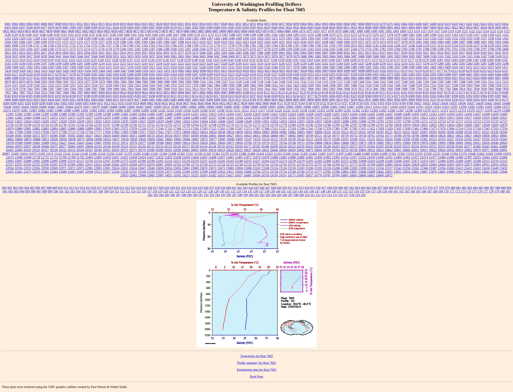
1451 (253, 38)
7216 (22, 85)
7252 (80, 85)
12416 (230, 114)
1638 (325, 42)
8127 (296, 92)
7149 (282, 81)
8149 (375, 92)
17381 (336, 128)
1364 (188, 38)
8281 (325, 96)
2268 (195, 49)
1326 (22, 38)
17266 (230, 128)
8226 (238, 96)
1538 (491, 38)
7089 (167, 81)
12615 (450, 117)
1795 (339, 45)
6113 (397, 71)
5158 (274, 60)
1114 (417, 31)
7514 (361, 85)
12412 (204, 114)
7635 (253, 89)
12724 (486, 121)
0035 (209, 24)
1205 (296, 34)
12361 (347, 110)
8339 (361, 96)
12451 (424, 114)
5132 (137, 60)
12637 (142, 121)
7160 (361, 81)
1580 (123, 42)
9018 (354, 99)
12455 (459, 114)
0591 (224, 27)
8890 (289, 99)
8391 (462, 96)
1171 (204, 34)
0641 (282, 27)
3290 (274, 52)
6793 (274, 78)
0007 (51, 24)
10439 (480, 103)
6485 (505, 74)
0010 (65, 24)
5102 (448, 56)
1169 (190, 34)
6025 (282, 71)
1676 (390, 42)
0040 (224, 24)
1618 (217, 42)
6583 (44, 78)
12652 (274, 121)
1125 (493, 31)
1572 (65, 42)
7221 (43, 85)
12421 (274, 114)
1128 (7, 34)
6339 (289, 74)
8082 (210, 92)
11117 (261, 110)
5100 (433, 56)
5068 (224, 56)
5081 (311, 56)
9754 (330, 103)
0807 (426, 27)
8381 (419, 96)
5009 (339, 52)
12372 (444, 110)
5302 (29, 67)
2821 (73, 52)
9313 (114, 103)
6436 (484, 74)
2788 (426, 49)
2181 (130, 49)
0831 (505, 27)
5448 (131, 71)
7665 (332, 89)
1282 (419, 34)
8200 (101, 96)
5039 (44, 56)
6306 (188, 74)
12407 (160, 114)
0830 (498, 27)
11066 (497, 107)
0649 (332, 27)
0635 (267, 27)
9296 (42, 103)
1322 (505, 34)
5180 (432, 60)
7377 (188, 85)
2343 (318, 49)
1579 (116, 42)
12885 (63, 128)
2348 (354, 49)
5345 (267, 67)
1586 (166, 42)
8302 (346, 96)
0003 (22, 24)
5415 (491, 67)
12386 (54, 114)
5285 (476, 63)
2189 (166, 49)
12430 (327, 114)
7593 (65, 89)
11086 (59, 110)
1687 (462, 42)
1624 (253, 42)
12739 (63, 125)
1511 (339, 38)
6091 (311, 71)
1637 (318, 42)
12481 (124, 117)
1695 (7, 45)
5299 (8, 67)
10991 (272, 107)
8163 (411, 92)
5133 (144, 60)
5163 (310, 60)
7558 (455, 85)
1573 (72, 42)
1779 (238, 45)
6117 (411, 71)
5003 (296, 52)
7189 (469, 81)
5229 (231, 63)
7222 (51, 85)
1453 (267, 38)
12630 (80, 121)
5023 (433, 52)
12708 (407, 121)
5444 (102, 71)
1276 (375, 34)
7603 (130, 89)
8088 (231, 92)
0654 (361, 27)
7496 (354, 85)
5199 (58, 63)
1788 (303, 45)
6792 (267, 78)
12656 (310, 121)
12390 (72, 114)
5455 (174, 71)
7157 (339, 81)
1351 (166, 38)
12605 (362, 117)
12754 (160, 125)
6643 (152, 78)
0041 (231, 24)
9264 (476, 99)
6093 (325, 71)
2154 (455, 45)
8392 (469, 96)
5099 (426, 56)
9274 (498, 99)
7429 (310, 85)
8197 (80, 96)
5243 (332, 63)
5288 (491, 63)
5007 (325, 52)
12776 (265, 125)
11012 (368, 107)
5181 (440, 60)
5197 (44, 63)
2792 (455, 49)
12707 (398, 121)
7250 (65, 85)
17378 (327, 128)
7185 (440, 81)
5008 (332, 52)
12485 (160, 117)
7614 (202, 89)
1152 (71, 34)
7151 (296, 81)
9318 (128, 103)
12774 (248, 125)
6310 (217, 74)
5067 (217, 56)
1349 (152, 38)
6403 (476, 74)
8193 (58, 96)
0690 (383, 27)
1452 (260, 38)
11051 (420, 107)
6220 (476, 71)
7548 (411, 85)
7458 (332, 85)
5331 (224, 67)
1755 (94, 45)
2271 (217, 49)
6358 (354, 74)
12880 (18, 128)
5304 (44, 67)
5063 (188, 56)
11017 (385, 107)
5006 (318, 52)
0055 (267, 24)
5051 (116, 56)
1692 (491, 42)
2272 (224, 49)
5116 (36, 60)
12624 (27, 121)
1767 (181, 45)
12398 (107, 114)
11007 (351, 107)
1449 (238, 38)
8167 (440, 92)
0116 (375, 24)
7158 (346, 81)
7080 (109, 81)
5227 (217, 63)
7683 (383, 89)
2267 (188, 49)
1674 (383, 42)
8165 (426, 92)
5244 (339, 63)
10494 (131, 107)
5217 (152, 63)
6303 (166, 74)
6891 (397, 78)
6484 (498, 74)
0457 (22, 27)
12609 (398, 117)
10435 (453, 103)
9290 (13, 103)
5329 (209, 67)
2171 (65, 49)
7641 (260, 89)
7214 (7, 85)
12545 (257, 117)
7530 (375, 85)
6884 (361, 78)
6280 (87, 74)
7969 (66, 92)
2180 (123, 49)
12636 (133, 121)
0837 (42, 31)
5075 (267, 56)
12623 (19, 121)
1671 (361, 42)
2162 (505, 45)
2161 (498, 45)
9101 (426, 99)
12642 (186, 121)
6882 (346, 78)
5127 (108, 60)
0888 (222, 31)
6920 (447, 78)
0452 (491, 24)
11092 (93, 110)
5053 (130, 56)
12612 (424, 117)
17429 (389, 128)
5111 (505, 56)
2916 (137, 52)
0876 (165, 31)
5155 (252, 60)
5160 (288, 60)
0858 (129, 31)
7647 (274, 89)
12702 (389, 121)
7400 (245, 85)
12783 (318, 125)
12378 (488, 110)
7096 (195, 81)
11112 (245, 110)
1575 (87, 42)
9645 (201, 103)
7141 (274, 81)
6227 (15, 74)
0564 (130, 27)
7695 (390, 89)
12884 (54, 128)
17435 (398, 128)
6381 (397, 74)
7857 (8, 92)
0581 (188, 27)
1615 (195, 42)
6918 (433, 78)
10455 (16, 107)
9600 (143, 103)
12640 (169, 121)
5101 (440, 56)
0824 (469, 27)
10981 (184, 107)
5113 (15, 60)
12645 (213, 121)
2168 (43, 49)
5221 (173, 63)
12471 (45, 117)
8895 (296, 99)
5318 (130, 67)
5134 (151, 60)
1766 (173, 45)
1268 (325, 34)
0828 (484, 27)
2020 (368, 45)
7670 (354, 89)
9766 (402, 103)
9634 (179, 103)
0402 (397, 24)
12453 (442, 114)
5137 (173, 60)
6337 (274, 74)
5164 (317, 60)
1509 (325, 38)
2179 (116, 49)
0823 (462, 27)
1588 (181, 42)
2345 (332, 49)
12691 (354, 121)
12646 (221, 121)
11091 (84, 110)
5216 (144, 63)
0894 (244, 31)
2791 (447, 49)
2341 (303, 49)
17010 (107, 128)
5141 (202, 60)
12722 (468, 121)
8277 (310, 96)
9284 (6, 103)
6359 (361, 74)
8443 (44, 99)
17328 (292, 128)
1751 (65, 45)
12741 (71, 125)
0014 (94, 24)
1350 (159, 38)
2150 (426, 45)
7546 (397, 85)
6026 (289, 71)
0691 (390, 27)
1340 (94, 38)
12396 (98, 114)
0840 (57, 31)
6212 (454, 71)
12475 (72, 117)
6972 (15, 81)
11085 (50, 110)
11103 (178, 110)
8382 (426, 96)
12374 (462, 110)
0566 (144, 27)
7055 (44, 81)
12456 (468, 114)
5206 (73, 63)
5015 (382, 52)
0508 (87, 27)
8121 (267, 92)
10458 (34, 107)
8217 (217, 96)
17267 (239, 128)
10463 (60, 107)
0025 (144, 24)
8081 (203, 92)
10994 (290, 107)
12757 (177, 125)
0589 (217, 27)
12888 (80, 128)
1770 (202, 45)
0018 (116, 24)
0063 (325, 24)
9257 (462, 99)
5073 (253, 56)
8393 (476, 96)
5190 (497, 60)
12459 (495, 114)
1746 (29, 45)
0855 (107, 31)
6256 (44, 74)
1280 (404, 34)
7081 (116, 81)
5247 (361, 63)
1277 (383, 34)
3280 (202, 52)
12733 (36, 125)
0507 (80, 27)
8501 (224, 99)
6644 (159, 78)
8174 (469, 92)
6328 (238, 74)
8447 (58, 99)
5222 (181, 63)
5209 (94, 63)
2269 (202, 49)
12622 (10, 121)
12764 (195, 125)
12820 (415, 125)
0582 (195, 27)
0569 (166, 27)
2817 (44, 52)
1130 (21, 34)
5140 (194, 60)
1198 (246, 34)
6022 (260, 71)
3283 (224, 52)
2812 (8, 52)
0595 (253, 27)
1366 (202, 38)
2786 (411, 49)
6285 (123, 74)
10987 (237, 107)
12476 (80, 117)
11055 (445, 107)
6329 (245, 74)
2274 (238, 49)
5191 (505, 60)
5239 (303, 63)
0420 (454, 24)
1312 (440, 34)
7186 (447, 81)
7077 (87, 81)
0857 (121, 31)
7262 (130, 85)
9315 (121, 103)
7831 (469, 89)
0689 (375, 27)
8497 (202, 99)
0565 (137, 27)
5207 (80, 63)
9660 (251, 103)
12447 (389, 114)
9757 (345, 103)
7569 (498, 85)
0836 (35, 31)
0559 (123, 27)
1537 (484, 38)
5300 (15, 67)
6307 (195, 74)
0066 (346, 24)
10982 (193, 107)
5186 (469, 60)
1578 (108, 42)
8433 (29, 99)
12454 (450, 114)
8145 (361, 92)
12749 (124, 125)
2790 (440, 49)
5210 (101, 63)
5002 (289, 52)
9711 (280, 103)
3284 (231, 52)
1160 (127, 34)
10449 (7, 107)
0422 (469, 24)
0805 (419, 27)
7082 (123, 81)
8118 (260, 92)
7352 (173, 85)
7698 (397, 89)
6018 (231, 71)
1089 (367, 31)
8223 (231, 96)
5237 (289, 63)
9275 (505, 99)
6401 (469, 74)
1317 (476, 34)
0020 (130, 24)
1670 (354, 42)
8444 (51, 99)
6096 (347, 71)
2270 (209, 49)
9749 (309, 103)
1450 (246, 38)
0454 (505, 24)
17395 (353, 128)
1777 (224, 45)
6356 (339, 74)
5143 (216, 60)
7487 (346, 85)
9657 (237, 103)
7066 (58, 81)
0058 (289, 24)
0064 (332, 24)
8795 (260, 99)
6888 (383, 78)
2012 (354, 45)
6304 (174, 74)
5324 (173, 67)
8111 (253, 92)
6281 (94, 74)
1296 (433, 34)
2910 (94, 52)
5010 (346, 52)
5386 (339, 67)
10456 (25, 107)
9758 (352, 103)
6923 (469, 78)
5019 (411, 52)
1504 (311, 38)
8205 (130, 96)
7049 (37, 81)
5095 (412, 56)
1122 (472, 31)
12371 (435, 110)
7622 (238, 89)
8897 (303, 99)
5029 (476, 52)
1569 (43, 42)
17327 (283, 128)
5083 (325, 56)
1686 (455, 42)
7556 (440, 85)
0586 (209, 27)
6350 (303, 74)
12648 (239, 121)
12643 (195, 121)
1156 (99, 34)
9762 (374, 103)
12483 (142, 117)
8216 (209, 96)
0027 (152, 24)
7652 (296, 89)
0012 (80, 24)
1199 (253, 34)
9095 (404, 99)
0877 (172, 31)
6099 (369, 71)
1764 (159, 45)
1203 (282, 34)
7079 (102, 81)
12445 (371, 114)
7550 (419, 85)
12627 (54, 121)
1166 (169, 34)
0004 (29, 24)
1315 (462, 34)
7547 (404, 85)
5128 (115, 60)
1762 (144, 45)
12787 (353, 125)
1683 (433, 42)
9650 (215, 103)
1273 (354, 34)
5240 (310, 63)
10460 (43, 107)
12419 (256, 114)
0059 (296, 24)
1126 (500, 31)
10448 (506, 103)
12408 (169, 114)
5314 (101, 67)
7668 (346, 89)
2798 (491, 49)
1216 (310, 34)
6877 (325, 78)
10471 (87, 107)
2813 (15, 52)
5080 (303, 56)
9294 (35, 103)
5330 (217, 67)
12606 (371, 117)
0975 (273, 31)
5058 (159, 56)
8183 (15, 96)
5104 (462, 56)
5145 (230, 60)
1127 (507, 31)
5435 (95, 71)
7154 (318, 81)
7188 (462, 81)
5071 (238, 56)
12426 (301, 114)
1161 (134, 34)
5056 (145, 56)
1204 (289, 34)
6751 (217, 78)
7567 (484, 85)
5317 (123, 67)
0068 (361, 24)
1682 (426, 42)
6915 (411, 78)
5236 (282, 63)
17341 (309, 128)
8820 (274, 99)
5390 (361, 67)
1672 (368, 42)
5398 (404, 67)
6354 (325, 74)
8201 (109, 96)
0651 (346, 27)
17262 (221, 128)
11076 (15, 110)
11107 (212, 110)
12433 (345, 114)
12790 (371, 125)
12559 (310, 117)
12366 (391, 110)
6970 (8, 81)
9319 (136, 103)
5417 (505, 67)
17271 (248, 128)
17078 (133, 128)
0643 (296, 27)
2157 (476, 45)
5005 (310, 52)
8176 (483, 92)
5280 (440, 63)
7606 (152, 89)
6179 (447, 71)
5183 (454, 60)
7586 (44, 89)
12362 (356, 110)
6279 (80, 74)
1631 (282, 42)
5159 (281, 60)
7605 (145, 89)
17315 (274, 128)
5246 (354, 63)
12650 (257, 121)
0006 (44, 24)
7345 (159, 85)
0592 (231, 27)
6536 (22, 78)
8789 (253, 99)
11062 (471, 107)
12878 (503, 125)
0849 (71, 31)
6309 (210, 74)
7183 (426, 81)
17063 (115, 128)
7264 (144, 85)
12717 (459, 121)
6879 (332, 78)
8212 (181, 96)
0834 (20, 31)
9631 (165, 103)
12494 (186, 117)
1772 (209, 45)
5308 (73, 67)
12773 (239, 125)
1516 (375, 38)
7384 (217, 85)
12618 (477, 117)
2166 (29, 49)
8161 (397, 92)
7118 (238, 81)
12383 (27, 114)
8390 (455, 96)
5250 (383, 63)
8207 (145, 96)
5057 (152, 56)
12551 (283, 117)
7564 (476, 85)
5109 (498, 56)
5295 (498, 63)
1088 (359, 31)
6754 (238, 78)
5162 (303, 60)
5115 (29, 60)
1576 (94, 42)
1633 (296, 42)
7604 (137, 89)
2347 (346, 49)
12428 (309, 114)
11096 (119, 110)
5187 (476, 60)
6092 (318, 71)
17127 (151, 128)
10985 (219, 107)
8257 (303, 96)
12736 (54, 125)
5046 (80, 56)
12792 (389, 125)
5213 (123, 63)
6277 (65, 74)
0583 (202, 27)
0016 (108, 24)
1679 (411, 42)
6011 (217, 71)
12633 (107, 121)
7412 (274, 85)
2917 (144, 52)
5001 (282, 52)
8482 (159, 99)
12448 (398, 114)
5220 (166, 63)
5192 (8, 63)
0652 (354, 27)
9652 (222, 103)
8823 (282, 99)
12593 (345, 117)
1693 (498, 42)
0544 (116, 27)
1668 (339, 42)
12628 (63, 121)
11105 (195, 110)
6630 (65, 78)
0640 (274, 27)
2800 (505, 49)
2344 (325, 49)
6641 (137, 78)
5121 (65, 60)
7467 (339, 85)
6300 (145, 74)
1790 (318, 45)
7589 (58, 89)
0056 (274, 24)
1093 (396, 31)
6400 (462, 74)
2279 (274, 49)
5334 (245, 67)
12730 (27, 125)
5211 (109, 63)
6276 (58, 74)
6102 (383, 71)
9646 (208, 103)
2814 (22, 52)
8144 (353, 92)
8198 (87, 96)
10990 (263, 107)
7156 (332, 81)
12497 (204, 117)
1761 (137, 45)
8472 (116, 99)
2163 (7, 49)
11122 (286, 110)
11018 (394, 107)
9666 (266, 103)
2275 (245, 49)
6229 (29, 74)
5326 (188, 67)
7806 (455, 89)
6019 (239, 71)
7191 (484, 81)
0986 (287, 31)
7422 (289, 85)
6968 (505, 78)
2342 (310, 49)
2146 (397, 45)
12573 (318, 117)
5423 (44, 71)
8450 (65, 99)
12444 (362, 114)
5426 (66, 71)
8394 (484, 96)
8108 (246, 92)
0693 (404, 27)
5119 (50, 60)
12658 (327, 121)
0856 (114, 31)
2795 (469, 49)
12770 (230, 125)
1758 (116, 45)
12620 (495, 117)
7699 (404, 89)
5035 (15, 56)
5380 (303, 67)
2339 (289, 49)
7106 (217, 81)
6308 (202, 74)
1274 (361, 34)
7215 (15, 85)
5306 (58, 67)
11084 (41, 110)
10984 (210, 107)
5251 (390, 63)
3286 (245, 52)
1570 (51, 42)
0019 (123, 24)
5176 (404, 60)
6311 (224, 74)
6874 (318, 78)
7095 (188, 81)
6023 (268, 71)
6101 (376, 71)
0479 (58, 27)
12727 (503, 121)
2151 (433, 45)
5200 (65, 63)
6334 (253, 74)
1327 (29, 38)
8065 (174, 92)
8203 (116, 96)
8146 (368, 92)
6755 (245, 78)
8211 (174, 96)
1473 (282, 38)
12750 (133, 125)
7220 (36, 85)
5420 (22, 71)
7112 (231, 81)
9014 (339, 99)
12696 (362, 121)
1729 (22, 45)
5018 (404, 52)
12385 (45, 114)
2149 (419, 45)
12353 (321, 110)
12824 (450, 125)
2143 (375, 45)
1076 (316, 31)
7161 (368, 81)
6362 (383, 74)
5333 (238, 67)
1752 (72, 45)
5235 (274, 63)
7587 (51, 89)
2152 (440, 45)
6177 (440, 71)
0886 (208, 31)
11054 (437, 107)
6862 (296, 78)
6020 (246, 71)
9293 (28, 103)
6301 (152, 74)
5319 (137, 67)
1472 (275, 38)
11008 (359, 107)
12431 (336, 114)
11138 (303, 110)
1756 (101, 45)
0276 (390, 24)
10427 (418, 103)
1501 (289, 38)
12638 (151, 121)
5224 (195, 63)
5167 (339, 60)
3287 (253, 52)
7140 (267, 81)
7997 (80, 92)
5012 (361, 52)
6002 (188, 71)
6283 (109, 74)
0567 (152, 27)
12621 (503, 117)
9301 (57, 103)
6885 (368, 78)
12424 (292, 114)
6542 (36, 78)
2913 (116, 52)
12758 (186, 125)
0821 (447, 27)
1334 (51, 38)
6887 (375, 78)
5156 (259, 60)
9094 (397, 99)
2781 (375, 49)
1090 (374, 31)
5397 (397, 67)
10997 (316, 107)
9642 (193, 103)
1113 (410, 31)
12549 (266, 117)
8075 (195, 92)
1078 (331, 31)
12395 (89, 114)
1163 (148, 34)
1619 (224, 42)
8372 (383, 96)
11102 (170, 110)
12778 (274, 125)
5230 (238, 63)
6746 (181, 78)
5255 (411, 63)
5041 (58, 56)
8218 (224, 96)
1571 (58, 42)
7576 (15, 89)
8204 (123, 96)
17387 (345, 128)
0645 (310, 27)
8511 (238, 99)
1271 (339, 34)
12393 (80, 114)
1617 (209, 42)
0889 (230, 31)
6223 (490, 71)
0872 (136, 31)
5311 (94, 67)
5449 (138, 71)
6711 (166, 78)
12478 (98, 117)
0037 (217, 24)
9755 (337, 103)
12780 (292, 125)
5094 (404, 56)
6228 (22, 74)
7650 (289, 89)
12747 (107, 125)
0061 (310, 24)
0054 (260, 24)
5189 (490, 60)
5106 (477, 56)
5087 (354, 56)
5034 (8, 56)
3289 (267, 52)
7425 (296, 85)
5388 (346, 67)
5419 (15, 71)
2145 (390, 45)
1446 (224, 38)
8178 (491, 92)
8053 (167, 92)
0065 (339, 24)
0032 (188, 24)
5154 (245, 60)
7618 (217, 89)
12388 (63, 114)
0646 (318, 27)
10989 (254, 107)
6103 (390, 71)
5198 (51, 63)
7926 (37, 92)
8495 (195, 99)
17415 (362, 128)
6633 (87, 78)
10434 (444, 103)
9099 (419, 99)
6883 (354, 78)
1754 (87, 45)
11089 (67, 110)
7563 (469, 85)
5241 (318, 63)
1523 (426, 38)
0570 (173, 27)
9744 (301, 103)
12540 (221, 117)
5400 (419, 67)
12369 (418, 110)
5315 (108, 67)
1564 (7, 42)
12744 (89, 125)
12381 (10, 114)
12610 (407, 117)
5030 (483, 52)
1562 (498, 38)
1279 (397, 34)
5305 (51, 67)
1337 (73, 38)
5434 (87, 71)
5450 (145, 71)
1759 (123, 45)
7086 (152, 81)
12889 (89, 128)
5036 (22, 56)
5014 (375, 52)
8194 (65, 96)
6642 (145, 78)
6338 (282, 74)
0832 (6, 31)
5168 (346, 60)
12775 (256, 125)
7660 (310, 89)
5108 (491, 56)
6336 (267, 74)
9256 (455, 99)
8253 (289, 96)
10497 (148, 107)
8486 (181, 99)
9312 (107, 103)
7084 (138, 81)
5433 (80, 71)
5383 (318, 67)
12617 (468, 117)
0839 (49, 31)
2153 (447, 45)
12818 (398, 125)
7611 (181, 89)
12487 (169, 117)
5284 (469, 63)
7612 (188, 89)
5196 (36, 63)
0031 (181, 24)
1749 (51, 45)
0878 (179, 31)
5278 (426, 63)
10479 (96, 107)
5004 (303, 52)
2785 (404, 49)
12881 (27, 128)
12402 (133, 114)
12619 (486, 117)
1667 (332, 42)
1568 (36, 42)
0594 (245, 27)
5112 (8, 60)
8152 (390, 92)
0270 (382, 24)
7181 (411, 81)
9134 (440, 99)
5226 (209, 63)
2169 (51, 49)
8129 (303, 92)
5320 (144, 67)
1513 (354, 38)
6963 (491, 78)
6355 (332, 74)
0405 (411, 24)
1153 (78, 34)
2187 (152, 49)
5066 (210, 56)
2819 (58, 52)
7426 (303, 85)
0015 (101, 24)
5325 (181, 67)
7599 (109, 89)
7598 (101, 89)
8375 (397, 96)
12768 (212, 125)
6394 (440, 74)
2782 (383, 49)
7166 (390, 81)
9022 (361, 99)
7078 (94, 81)
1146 (28, 34)
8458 (80, 99)
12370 (427, 110)
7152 (303, 81)
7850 (505, 89)
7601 (123, 89)
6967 (498, 78)
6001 (181, 71)
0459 (36, 27)
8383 (433, 96)
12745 (98, 125)
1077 (323, 31)
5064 (195, 56)
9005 (332, 99)
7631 (245, 89)
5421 (30, 71)
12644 (204, 121)
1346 (130, 38)
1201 (267, 34)
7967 (58, 92)
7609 (166, 89)
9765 (395, 103)
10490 (122, 107)
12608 (389, 117)
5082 (318, 56)
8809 (267, 99)
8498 (210, 99)
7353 (181, 85)
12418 (248, 114)
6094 (332, 71)
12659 (336, 121)
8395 (491, 96)
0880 (186, 31)
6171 (433, 71)
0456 (15, 27)
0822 (455, 27)
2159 (491, 45)
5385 (332, 67)
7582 (29, 89)
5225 (202, 63)
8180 (505, 92)
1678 (404, 42)
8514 (245, 99)
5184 (461, 60)
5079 (296, 56)
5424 (51, 71)
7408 (267, 85)
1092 (388, 31)
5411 (462, 67)
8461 (87, 99)
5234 (267, 63)
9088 (375, 99)
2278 (267, 49)
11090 (76, 110)
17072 (124, 128)
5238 (296, 63)
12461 (10, 117)
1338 (80, 38)
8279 (318, 96)
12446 (380, 114)
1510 (332, 38)
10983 (201, 107)
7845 (491, 89)
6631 (73, 78)
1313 (447, 34)
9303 (71, 103)
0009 (58, 24)
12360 (338, 110)
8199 (94, 96)
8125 (281, 92)
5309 (80, 67)
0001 (8, 24)
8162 (404, 92)
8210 (166, 96)
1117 (437, 31)
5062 (181, 56)
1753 (80, 45)
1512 (346, 38)
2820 (65, 52)
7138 (253, 81)
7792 (447, 89)
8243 (260, 96)
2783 (390, 49)
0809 (433, 27)
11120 (278, 110)
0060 (303, 24)
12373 (453, 110)
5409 (447, 67)
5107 (484, 56)
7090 (174, 81)
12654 (292, 121)
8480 (145, 99)
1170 (197, 34)
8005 (87, 92)
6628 (51, 78)
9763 (381, 103)
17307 (256, 128)
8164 (418, 92)
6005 (196, 71)
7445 (318, 85)
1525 (440, 38)
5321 (152, 67)
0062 (318, 24)
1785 (282, 45)
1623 (245, 42)
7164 (375, 81)
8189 (44, 96)
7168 (404, 81)
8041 (145, 92)
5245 (346, 63)
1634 (303, 42)
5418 (8, 71)
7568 (491, 85)
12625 (36, 121)
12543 (248, 117)
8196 (73, 96)
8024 (123, 92)
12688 (345, 121)
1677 (397, 42)
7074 (80, 81)
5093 (397, 56)
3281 (209, 52)
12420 (265, 114)
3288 (260, 52)
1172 (211, 34)
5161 (295, 60)
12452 (433, 114)
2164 (15, 49)
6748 (195, 78)
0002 (15, 24)
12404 (142, 114)
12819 (406, 125)
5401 (426, 67)
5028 (469, 52)
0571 (181, 27)
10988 (245, 107)
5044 (65, 56)
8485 (174, 99)
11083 (33, 110)
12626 (45, 121)
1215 (303, 34)
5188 (483, 60)
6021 (253, 71)
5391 (368, 67)
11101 (162, 110)
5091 (383, 56)
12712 (433, 121)
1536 (476, 38)
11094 (110, 110)
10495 (140, 107)
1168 (183, 34)
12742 (80, 125)
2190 (173, 49)
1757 (108, 45)
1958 (346, 45)
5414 (483, 67)
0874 (150, 31)
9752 (323, 103)
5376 (282, 67)
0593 (238, 27)
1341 (101, 38)
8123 (274, 92)
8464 (94, 99)
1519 (397, 38)
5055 (137, 56)
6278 (73, 74)
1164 (155, 34)
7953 (44, 92)
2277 (260, 49)
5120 (57, 60)
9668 (273, 103)
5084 (332, 56)
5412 (469, 67)
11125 (295, 110)
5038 (36, 56)
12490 (177, 117)
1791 (325, 45)
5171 (368, 60)
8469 (109, 99)
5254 (404, 63)
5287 (484, 63)
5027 (462, 52)
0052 (245, 24)
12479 (107, 117)
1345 (123, 38)
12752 (151, 125)
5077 (282, 56)
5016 (390, 52)
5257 (419, 63)
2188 (159, 49)
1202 (274, 34)
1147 (35, 34)
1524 (433, 38)
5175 (396, 60)
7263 (137, 85)
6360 (368, 74)
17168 (177, 128)
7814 (462, 89)
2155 (462, 45)
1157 (106, 34)
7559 (462, 85)
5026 (454, 52)
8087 (224, 92)
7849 (498, 89)
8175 (476, 92)
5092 (390, 56)
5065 (202, 56)
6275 (51, 74)
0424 (483, 24)
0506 (73, 27)
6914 (404, 78)
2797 (484, 49)
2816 (36, 52)
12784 (327, 125)
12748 (115, 125)
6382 (404, 74)
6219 (469, 71)
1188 (232, 34)
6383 (411, 74)
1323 (8, 38)
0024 (137, 24)
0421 (462, 24)
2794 (462, 49)
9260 (469, 99)
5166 (331, 60)
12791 (380, 125)
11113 (253, 110)
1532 (455, 38)
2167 (36, 49)
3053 (152, 52)
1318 (484, 34)
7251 (72, 85)
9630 (157, 103)
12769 (221, 125)
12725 (495, 121)
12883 (45, 128)
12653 (283, 121)
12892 (98, 128)
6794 (282, 78)
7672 (361, 89)
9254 (447, 99)
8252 (282, 96)
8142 (339, 92)
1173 (218, 34)
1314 (455, 34)
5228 (224, 63)
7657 (303, 89)
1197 (239, 34)
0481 (65, 27)
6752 (224, 78)
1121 (465, 31)
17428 (380, 128)
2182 (137, 49)
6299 (137, 74)
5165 (324, 60)
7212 (498, 81)
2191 (181, 49)
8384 (440, 96)
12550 (274, 117)
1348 (145, 38)
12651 (266, 121)
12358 (330, 110)
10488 (113, 107)
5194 (22, 63)
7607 (159, 89)
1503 (303, 38)
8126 (289, 92)
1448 (231, 38)
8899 (318, 99)
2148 (411, 45)
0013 (87, 24)
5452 (160, 71)
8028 (130, 92)
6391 (419, 74)
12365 (383, 110)
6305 (181, 74)
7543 (390, 85)
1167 (176, 34)
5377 (289, 67)
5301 (22, 67)
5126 (101, 60)
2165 (22, 49)
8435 (36, 99)
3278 (188, 52)
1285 (426, 34)
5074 (260, 56)
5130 (122, 60)
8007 (94, 92)
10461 (51, 107)
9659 (244, 103)
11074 (7, 110)
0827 (476, 27)
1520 (404, 38)
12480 (116, 117)
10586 (175, 107)
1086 (345, 31)
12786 (345, 125)
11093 (102, 110)
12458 (486, 114)
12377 (480, 110)
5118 (43, 60)
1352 (174, 38)
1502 (296, 38)
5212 (116, 63)
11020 (411, 107)
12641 (177, 121)
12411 (195, 114)
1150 (57, 34)
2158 (484, 45)
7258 (108, 85)
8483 (166, 99)
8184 (22, 96)
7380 (202, 85)
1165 (162, 34)
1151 (64, 34)
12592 (336, 117)
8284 (332, 96)
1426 (217, 38)
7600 (116, 89)
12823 (442, 125)
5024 (440, 52)
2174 (87, 49)
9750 (316, 103)
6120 (425, 71)
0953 (258, 31)
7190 (476, 81)
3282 (217, 52)
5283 (462, 63)
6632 (80, 78)
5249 (375, 63)
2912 (108, 52)
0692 (397, 27)
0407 (426, 24)
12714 (442, 121)
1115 (424, 31)
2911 (101, 52)
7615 (209, 89)
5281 (447, 63)
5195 (29, 63)
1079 (338, 31)
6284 (116, 74)
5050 (109, 56)
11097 (127, 110)
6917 (426, 78)
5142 (209, 60)
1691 (484, 42)
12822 (433, 125)
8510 (231, 99)
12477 (89, 117)
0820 (440, 27)
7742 (426, 89)
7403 (253, 85)
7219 (29, 85)
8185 (29, 96)
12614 (442, 117)
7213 (505, 81)
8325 (354, 96)
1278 (390, 34)
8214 (195, 96)
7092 (181, 81)
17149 (160, 128)
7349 (166, 85)
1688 (469, 42)
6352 (310, 74)
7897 (22, 92)
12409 (177, 114)
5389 (354, 67)
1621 (231, 42)
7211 (491, 81)
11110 (229, 110)
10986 (228, 107)
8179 (498, 92)
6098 (361, 71)
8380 (411, 96)
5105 (469, 56)
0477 (44, 27)
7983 (73, 92)
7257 (101, 85)
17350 (318, 128)
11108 (220, 110)
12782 (309, 125)
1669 (346, 42)
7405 (260, 85)
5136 (166, 60)
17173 (186, 128)
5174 (389, 60)
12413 (212, 114)
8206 (137, 96)
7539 (383, 85)
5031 (491, 52)
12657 (318, 121)
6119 (418, 71)
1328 (36, 38)
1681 (419, 42)
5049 (101, 56)
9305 (85, 103)
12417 (239, 114)
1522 (419, 38)
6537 (29, 78)
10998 (325, 107)
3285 (238, 52)
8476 (130, 99)
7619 (224, 89)
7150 (289, 81)
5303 (36, 67)
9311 (100, 103)
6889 (390, 78)
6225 (505, 71)
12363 (365, 110)
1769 (195, 45)
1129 (14, 34)
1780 (245, 45)
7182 (419, 81)
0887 (215, 31)
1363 (181, 38)
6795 (289, 78)
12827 (477, 125)
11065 (489, 107)
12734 (45, 125)
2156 (469, 45)
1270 (332, 34)
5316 (116, 67)
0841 (64, 31)
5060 (166, 56)
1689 (476, 42)
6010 (210, 71)
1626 (267, 42)
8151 (382, 92)
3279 (195, 52)
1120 (458, 31)
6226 (8, 74)
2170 (58, 49)
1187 (225, 34)
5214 (130, 63)
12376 (471, 110)
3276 (173, 52)
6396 (447, 74)
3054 (159, 52)
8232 (245, 96)
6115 (404, 71)
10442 (488, 103)
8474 (123, 99)
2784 (397, 49)
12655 (301, 121)
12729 (18, 125)
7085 (145, 81)
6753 (231, 78)
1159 (120, 34)
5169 (353, 60)
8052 (159, 92)
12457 (477, 114)
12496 (195, 117)
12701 (380, 121)
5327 (195, 67)
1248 (318, 34)
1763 (152, 45)
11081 (24, 110)
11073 (506, 107)
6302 (159, 74)
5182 (447, 60)
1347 (137, 38)
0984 (280, 31)
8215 (202, 96)
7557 (447, 85)
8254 (296, 96)
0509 (94, 27)
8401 (505, 96)
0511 (109, 27)
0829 (491, 27)
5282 (455, 63)
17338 (301, 128)
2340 (296, 49)
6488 (15, 78)
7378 (195, 85)
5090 (376, 56)
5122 (72, 60)
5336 (253, 67)
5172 (375, 60)
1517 (383, 38)
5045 (73, 56)
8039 (138, 92)
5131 (129, 60)
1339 (87, 38)
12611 (415, 117)
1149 (49, 34)
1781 (253, 45)
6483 (491, 74)
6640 (130, 78)
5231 (245, 63)
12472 (54, 117)
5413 (476, 67)
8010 (109, 92)
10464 (69, 107)
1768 (188, 45)
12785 (336, 125)
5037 (29, 56)
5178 (418, 60)
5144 (223, 60)
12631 (89, 121)
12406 (151, 114)
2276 (253, 49)
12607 (380, 117)
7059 (51, 81)
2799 (498, 49)
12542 (239, 117)
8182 (8, 96)
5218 (159, 63)
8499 (217, 99)
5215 (137, 63)
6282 (101, 74)
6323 (231, 74)
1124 (486, 31)
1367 (210, 38)
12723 (477, 121)
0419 (447, 24)
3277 (181, 52)
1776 (217, 45)
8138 (325, 92)
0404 (404, 24)
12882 (36, 128)
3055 (166, 52)
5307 (65, 67)
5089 (368, 56)
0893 (237, 31)
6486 (8, 78)
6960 (484, 78)
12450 (415, 114)
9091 (383, 99)
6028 (304, 71)
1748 (43, 45)
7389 (224, 85)
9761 (366, 103)
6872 (303, 78)
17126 (142, 128)
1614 (188, 42)
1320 (491, 34)
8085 (217, 92)
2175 (94, 49)
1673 (375, 42)
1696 (15, 45)
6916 (419, 78)
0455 (8, 27)
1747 (36, 45)
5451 (152, 71)
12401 (124, 114)
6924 (476, 78)
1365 (195, 38)
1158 (113, 34)
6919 (440, 78)
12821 (424, 125)
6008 (203, 71)
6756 (253, 78)
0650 (339, 27)
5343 (260, 67)
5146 (238, 60)
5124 (86, 60)
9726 (287, 103)
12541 (230, 117)
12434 (353, 114)
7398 (238, 85)
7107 (224, 81)
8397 (498, 96)
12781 (301, 125)
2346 (339, 49)
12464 (27, 117)
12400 (116, 114)
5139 (187, 60)
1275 (368, 34)
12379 (497, 110)
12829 (495, 125)
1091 (381, 31)
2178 (108, 49)
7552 (426, 85)
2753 (361, 49)
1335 (58, 38)
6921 (455, 78)
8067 (188, 92)
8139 (332, 92)
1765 (166, 45)
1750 (58, 45)
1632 (289, 42)
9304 (78, 103)
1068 (295, 31)
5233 (260, 63)
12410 (186, 114)
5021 (426, 52)
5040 (51, 56)
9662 (258, 103)
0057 (282, 24)
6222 (483, 71)
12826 (468, 125)
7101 (203, 81)
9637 (186, 103)
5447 (123, 71)
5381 (310, 67)
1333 (44, 38)
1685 (447, 42)
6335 (260, 74)
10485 (104, 107)
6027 (296, 71)
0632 (260, 27)
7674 (368, 89)
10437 (471, 103)
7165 (383, 81)
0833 (13, 31)
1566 (22, 42)
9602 (150, 103)
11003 (342, 107)
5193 (15, 63)
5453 (167, 71)
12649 (248, 121)
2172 (72, 49)
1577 (101, 42)
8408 (15, 99)
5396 (390, 67)
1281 (411, 34)
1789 (310, 45)
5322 (159, 67)
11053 (428, 107)
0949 (251, 31)
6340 (296, 74)
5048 (94, 56)
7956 (51, 92)
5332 (231, 67)
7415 (282, 85)
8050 (152, 92)
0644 (303, 27)
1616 (202, 42)
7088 (159, 81)
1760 (130, 45)
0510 (101, 27)
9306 (93, 103)
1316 (469, 34)
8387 (447, 96)
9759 (359, 103)
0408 (433, 24)
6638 (116, 78)
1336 (65, 38)
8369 (375, 96)
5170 (360, 60)
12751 (142, 125)
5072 (246, 56)
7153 (310, 81)
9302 (64, 103)
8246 (267, 96)
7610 (174, 89)
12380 (506, 110)
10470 (78, 107)
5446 (116, 71)
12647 (230, 121)
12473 (63, 117)
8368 (368, 96)
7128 (245, 81)
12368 (409, 110)
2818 (51, 52)
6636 (101, 78)
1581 (130, 42)
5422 (37, 71)
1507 (318, 38)
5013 (368, 52)
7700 (411, 89)
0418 (440, 24)
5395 (383, 67)
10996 (307, 107)
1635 (310, 42)
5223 (188, 63)
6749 (202, 78)
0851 (78, 31)
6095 (340, 71)
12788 (362, 125)
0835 (28, 31)
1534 (462, 38)
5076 (275, 56)
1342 (109, 38)
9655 (229, 103)
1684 (440, 42)
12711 (424, 121)
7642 (267, 89)
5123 (79, 60)
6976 (29, 81)
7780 (433, 89)
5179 (425, 60)
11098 (136, 110)
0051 (238, 24)
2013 (361, 45)
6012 (224, 71)
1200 (260, 34)
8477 (137, 99)
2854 (87, 52)
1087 (352, 31)
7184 (433, 81)
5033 (505, 52)
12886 (71, 128)
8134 (317, 92)
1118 (444, 31)
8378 (404, 96)
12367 (400, 110)
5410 (455, 67)
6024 (275, 71)
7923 (29, 92)
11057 (454, 107)
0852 (85, 31)
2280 (282, 49)
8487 (188, 99)
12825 (459, 125)
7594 (73, 89)
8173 (462, 92)
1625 (260, 42)
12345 (312, 110)
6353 (318, 74)
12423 (283, 114)
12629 (72, 121)
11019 (402, 107)
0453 (498, 24)
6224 (498, 71)
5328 (202, 67)
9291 (20, 103)
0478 (51, 27)
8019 (116, 92)
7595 (80, 89)
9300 (49, 103)
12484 (151, 117)
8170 (447, 92)
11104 (187, 110)
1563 (505, 38)
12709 (415, 121)
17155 (168, 128)
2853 (80, 52)
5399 (411, 67)
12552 (292, 117)
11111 (237, 110)
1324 (15, 38)
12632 (98, 121)
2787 (419, 49)
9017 (346, 99)
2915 (130, 52)
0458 (29, 27)
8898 (310, 99)
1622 (238, 42)
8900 (325, 99)
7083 (130, 81)
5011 (354, 52)
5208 (87, 63)
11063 (480, 107)
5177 (411, 60)
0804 (411, 27)
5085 (339, 56)
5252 (397, 63)
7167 (397, 81)
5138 (180, 60)
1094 (403, 31)
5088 (361, 56)
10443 (497, 103)
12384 (36, 114)
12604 (354, 117)
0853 (93, 31)
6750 (209, 78)
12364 (374, 110)
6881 (339, 78)
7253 (87, 85)
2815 (29, 52)
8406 (8, 99)
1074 (302, 31)
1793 (332, 45)
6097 (354, 71)
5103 (455, 56)
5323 (166, 67)
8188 (36, 96)
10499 (157, 107)
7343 (152, 85)
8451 (73, 99)
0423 (476, 24)
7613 (195, 89)
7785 (440, 89)
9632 (172, 103)
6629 (58, 78)
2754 (368, 49)
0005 (36, 24)
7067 (66, 81)
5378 (296, 67)
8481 (152, 99)
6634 (94, 78)
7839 (484, 89)
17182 (195, 128)
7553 (433, 85)
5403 (440, 67)
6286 (130, 74)
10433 (435, 103)
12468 (36, 117)
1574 (80, 42)
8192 (51, 96)
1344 (116, 38)
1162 (141, 34)
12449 (406, 114)
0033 (195, 24)
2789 (433, 49)
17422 (371, 128)
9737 (294, 103)
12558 (301, 117)
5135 (158, 60)
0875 (158, 31)
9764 (388, 103)
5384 (325, 67)
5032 (498, 52)
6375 (390, 74)
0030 (173, 24)
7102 (210, 81)
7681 (375, 89)
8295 (339, 96)
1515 (368, 38)
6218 (461, 71)
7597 (94, 89)
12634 (116, 121)
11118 (270, 110)
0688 (368, 27)
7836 (476, 89)
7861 (15, 92)
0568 (159, 27)
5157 (267, 60)
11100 (153, 110)
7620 (231, 89)
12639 (160, 121)
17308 (265, 128)
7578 (22, 89)
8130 (310, 92)
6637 (109, 78)
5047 (87, 56)
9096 (411, 99)
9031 (368, 99)
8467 (101, 99)
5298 (505, 63)
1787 (296, 45)
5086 (347, 56)
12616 (459, 117)
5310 (87, 67)
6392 (426, 74)
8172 (454, 92)
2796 (476, 49)
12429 (318, 114)
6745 (173, 78)
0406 (418, 24)
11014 (377, 107)
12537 (213, 117)
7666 (339, 89)
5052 (123, 56)
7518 (368, 85)
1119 (451, 31)
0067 (354, 24)
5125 (93, 60)
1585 (159, 42)
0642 (289, 27)
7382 (209, 85)
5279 (433, 63)
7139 (260, 81)
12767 (204, 125)
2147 (404, 45)
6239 (36, 74)
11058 (463, 107)
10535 (166, 107)
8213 (188, 96)
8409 (22, 99)
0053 (253, 24)
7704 (419, 89)
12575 (327, 117)
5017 (397, 52)
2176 (101, 49)
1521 (411, 38)
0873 (143, 31)
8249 (274, 96)
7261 (123, 85)
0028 (159, 24)
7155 (325, 81)
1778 (231, 45)
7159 (354, 81)
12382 (19, 114)
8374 (390, 96)
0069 (368, 24)
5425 (59, 71)
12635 (124, 121)
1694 (505, 42)
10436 (462, 103)
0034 (202, 24)
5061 (174, 56)
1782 (260, 45)
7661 (318, 89)
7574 (8, 89)
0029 (166, 24)
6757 (260, 78)
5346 (274, 67)
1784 (274, 45)
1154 (85, 34)
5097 (419, 56)
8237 (253, 96)
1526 (447, 38)
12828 (486, 125)
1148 (42, 34)
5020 (418, 52)
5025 (447, 52)
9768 (410, 103)
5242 (325, 63)
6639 (123, 78)
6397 (455, 74)
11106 (204, 110)
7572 (505, 85)
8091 (239, 92)
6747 (188, 78)
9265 (484, 99)
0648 (325, 27)
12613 (433, 117)
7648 (282, 89)
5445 (109, 71)
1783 (267, 45)
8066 (181, 92)
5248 (368, 63)
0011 (73, 24)
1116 (430, 31)
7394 (231, 85)
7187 (455, 81)
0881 (194, 31)
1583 (144, 42)
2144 (383, 45)
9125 (433, 99)
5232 (253, 63)
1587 (173, 42)
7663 (325, 89)
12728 (10, 125)
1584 (152, 42)
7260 (116, 85)
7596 (87, 89)
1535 (469, 38)
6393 (433, 74)
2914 (123, 52)
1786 (289, 45)
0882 (201, 31)
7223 (58, 85)
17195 (204, 128)
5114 (22, 60)
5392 (375, 67)
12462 (19, 117)
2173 (80, 49)
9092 (390, 99)
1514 (361, 38)
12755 (168, 125)
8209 (159, 96)
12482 (133, 117)
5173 (382, 60)
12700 (371, 121)
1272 (346, 34)
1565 (15, 42)
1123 (479, 31)
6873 (310, 78)
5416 (498, 67)
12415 (221, 114)
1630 (274, 42)
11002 (333, 107)
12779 (283, 125)
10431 (427, 103)
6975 (22, 81)
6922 (462, 78)
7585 (36, 89)
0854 (100, 31)
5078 (289, 56)
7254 (94, 85)
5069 (231, 56)
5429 (73, 71)
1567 (29, 42)
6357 (346, 74)
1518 (390, 38)
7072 (73, 81)
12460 (503, 114)
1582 (137, 42)
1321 (498, 34)
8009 (102, 92)
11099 (145, 110)
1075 (309, 31)
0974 (266, 31)
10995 (298, 107)
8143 (346, 92)
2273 (231, 49)
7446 (325, 85)
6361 (375, 74)
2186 (144, 49)
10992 (281, 107)
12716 (450, 121)
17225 (212, 128)
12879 (10, 128)
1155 (92, 34)
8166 (433, 92)
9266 (491, 99)
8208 (152, 96)
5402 (433, 67)
